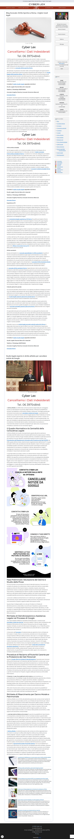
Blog (58, 121)
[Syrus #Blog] (37, 4)
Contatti (59, 133)
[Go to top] (2, 836)
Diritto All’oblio (60, 135)
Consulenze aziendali (61, 128)
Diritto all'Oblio (10, 7)
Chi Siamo (59, 126)
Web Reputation (60, 155)
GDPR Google (60, 144)
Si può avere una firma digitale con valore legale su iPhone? (31, 799)
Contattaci (59, 130)
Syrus (40, 837)
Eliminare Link (49, 7)
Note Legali (61, 63)
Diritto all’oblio (60, 137)
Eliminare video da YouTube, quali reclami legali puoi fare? (30, 768)
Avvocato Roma (62, 150)
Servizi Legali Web (61, 149)
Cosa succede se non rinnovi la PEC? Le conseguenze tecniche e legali (33, 778)
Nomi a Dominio (60, 146)
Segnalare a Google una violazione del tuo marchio (29, 810)
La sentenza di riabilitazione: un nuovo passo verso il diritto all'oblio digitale (34, 757)
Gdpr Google (62, 7)
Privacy (37, 833)
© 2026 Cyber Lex (37, 826)
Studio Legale (60, 153)
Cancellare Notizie (23, 7)
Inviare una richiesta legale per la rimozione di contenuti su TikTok (32, 789)
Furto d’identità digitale (62, 142)
